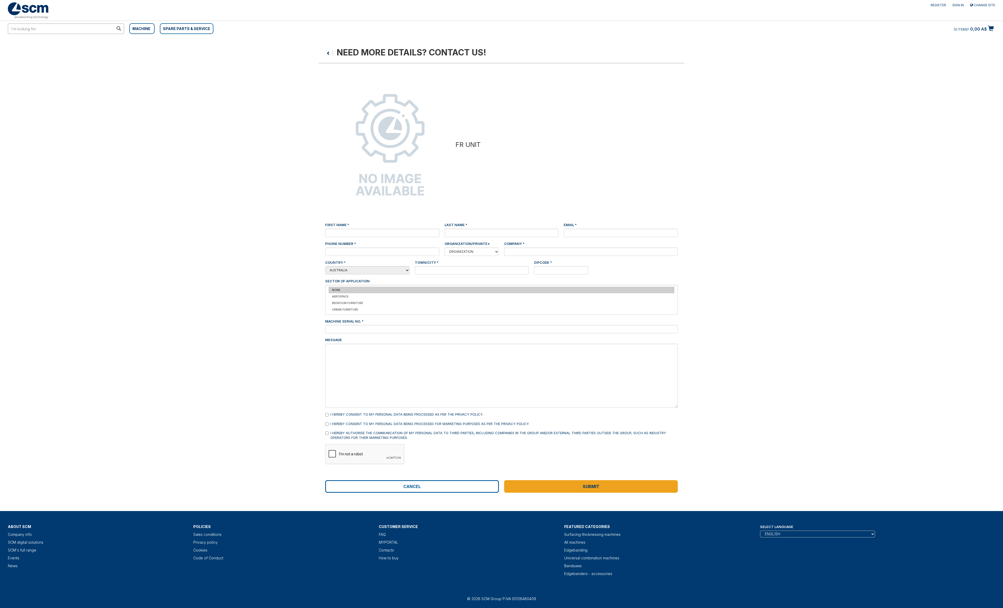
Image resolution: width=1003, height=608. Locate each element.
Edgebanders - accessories (588, 573)
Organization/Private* (467, 244)
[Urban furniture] (501, 309)
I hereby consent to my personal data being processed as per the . (406, 414)
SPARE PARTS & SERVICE (186, 28)
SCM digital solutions (25, 542)
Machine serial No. (344, 321)
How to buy (389, 558)
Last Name (456, 225)
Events (13, 558)
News (13, 566)
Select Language (776, 527)
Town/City (427, 262)
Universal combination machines (591, 558)
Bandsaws (573, 566)
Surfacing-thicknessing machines (592, 534)
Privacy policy (205, 542)
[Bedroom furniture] (501, 303)
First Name (337, 225)
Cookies (200, 550)
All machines (574, 542)
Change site (984, 5)
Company (514, 244)
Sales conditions (207, 534)
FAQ (382, 534)
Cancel (412, 486)
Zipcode (543, 262)
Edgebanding (575, 550)
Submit (591, 486)
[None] (501, 290)
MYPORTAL (388, 542)
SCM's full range (22, 550)
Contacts (386, 550)
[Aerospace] (501, 296)
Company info (20, 534)
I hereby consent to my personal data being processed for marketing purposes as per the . (430, 424)
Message (333, 340)
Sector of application (347, 281)
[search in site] (118, 29)
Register (938, 5)
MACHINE (141, 28)
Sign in (958, 5)
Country (335, 262)
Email (570, 225)
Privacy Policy (469, 414)
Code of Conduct (208, 558)
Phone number (340, 244)
